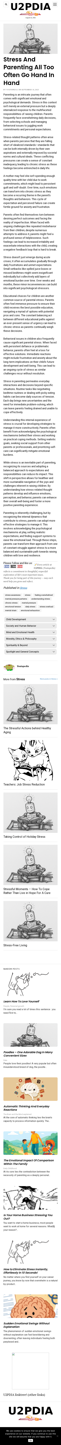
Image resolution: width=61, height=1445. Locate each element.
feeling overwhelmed (44, 595)
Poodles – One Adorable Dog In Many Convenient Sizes (28, 1053)
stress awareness (12, 595)
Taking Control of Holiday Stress (24, 836)
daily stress (30, 607)
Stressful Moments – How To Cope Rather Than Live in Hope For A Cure (26, 891)
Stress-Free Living (15, 945)
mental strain (10, 610)
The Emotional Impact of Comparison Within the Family (28, 1162)
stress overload (46, 607)
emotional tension (13, 607)
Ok (30, 1440)
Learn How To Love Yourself (21, 1001)
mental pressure (29, 603)
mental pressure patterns (16, 599)
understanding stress (40, 599)
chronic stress (11, 603)
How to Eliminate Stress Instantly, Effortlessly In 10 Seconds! (25, 1270)
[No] (57, 1436)
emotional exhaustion (30, 610)
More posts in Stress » (49, 679)
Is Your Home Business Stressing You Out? (27, 1216)
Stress (23, 587)
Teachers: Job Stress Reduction (24, 784)
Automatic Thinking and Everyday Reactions (26, 1108)
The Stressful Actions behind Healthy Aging (27, 730)
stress (27, 595)
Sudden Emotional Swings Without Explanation (26, 1325)
